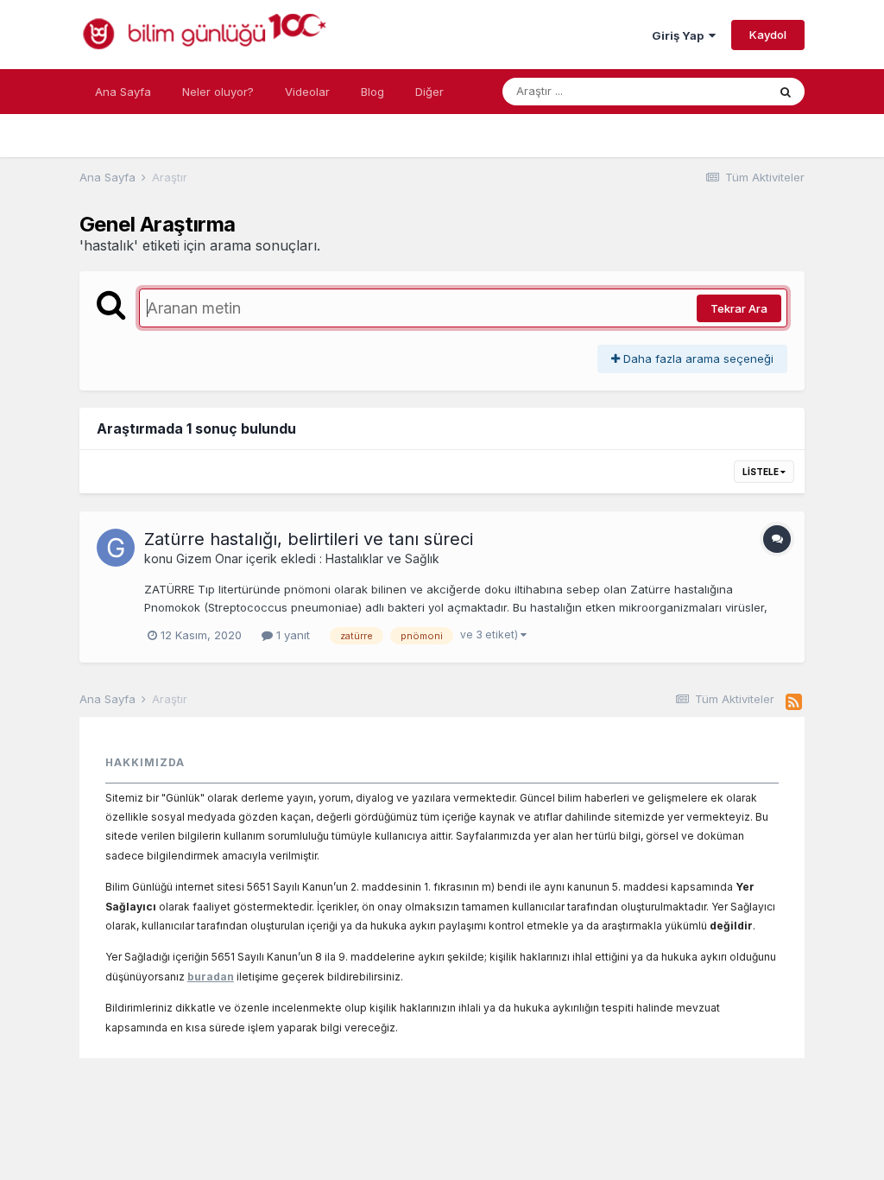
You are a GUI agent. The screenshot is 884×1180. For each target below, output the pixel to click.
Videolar (307, 91)
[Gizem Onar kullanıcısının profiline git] (116, 548)
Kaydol (767, 34)
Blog (372, 91)
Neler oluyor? (218, 91)
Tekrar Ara (738, 308)
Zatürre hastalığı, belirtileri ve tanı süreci (308, 539)
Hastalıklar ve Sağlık (382, 558)
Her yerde (717, 91)
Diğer (429, 91)
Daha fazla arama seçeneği (697, 358)
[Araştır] (786, 91)
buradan (210, 976)
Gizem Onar (209, 558)
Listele (761, 471)
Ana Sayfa (123, 91)
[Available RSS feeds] (794, 702)
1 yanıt (291, 635)
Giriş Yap (680, 35)
